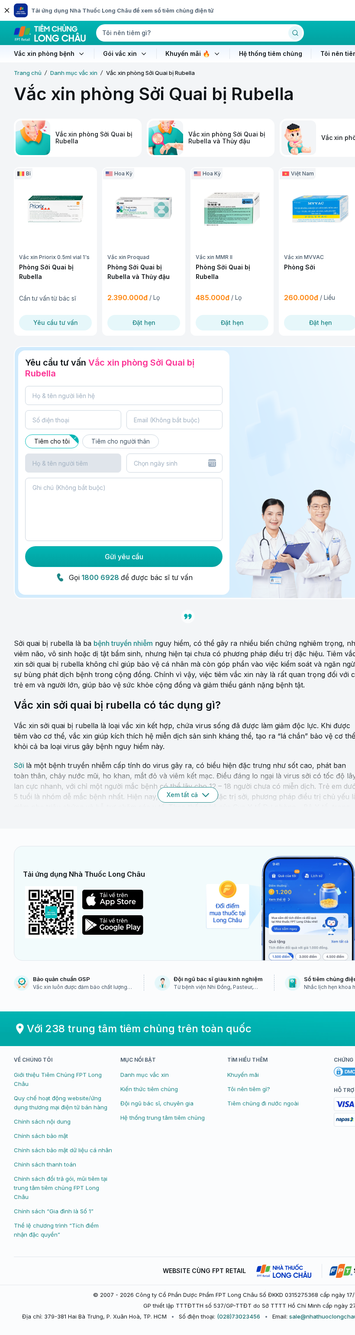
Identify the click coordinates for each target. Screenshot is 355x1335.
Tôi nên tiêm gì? (248, 1088)
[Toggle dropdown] (212, 463)
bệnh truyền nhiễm (123, 643)
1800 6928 (100, 577)
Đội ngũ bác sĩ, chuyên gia (157, 1103)
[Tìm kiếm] (295, 33)
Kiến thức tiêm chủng (149, 1088)
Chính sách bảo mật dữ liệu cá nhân (63, 1150)
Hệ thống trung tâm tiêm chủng (162, 1117)
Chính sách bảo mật (41, 1135)
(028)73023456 (238, 1316)
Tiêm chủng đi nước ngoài (263, 1103)
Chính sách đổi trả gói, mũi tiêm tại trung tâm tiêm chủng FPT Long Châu (60, 1187)
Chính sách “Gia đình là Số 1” (54, 1211)
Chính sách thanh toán (45, 1164)
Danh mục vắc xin (73, 72)
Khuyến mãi (243, 1074)
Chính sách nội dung (42, 1121)
